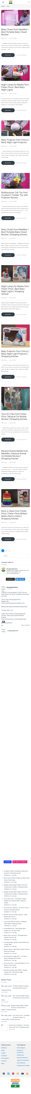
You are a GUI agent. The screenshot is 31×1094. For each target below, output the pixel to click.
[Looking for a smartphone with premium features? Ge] (15, 709)
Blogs (2, 1063)
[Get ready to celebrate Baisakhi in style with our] (15, 811)
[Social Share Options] (2, 625)
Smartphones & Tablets (23, 1065)
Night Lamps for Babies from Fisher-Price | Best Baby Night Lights (15, 87)
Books (3, 1050)
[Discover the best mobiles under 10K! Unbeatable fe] (15, 742)
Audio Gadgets (21, 1047)
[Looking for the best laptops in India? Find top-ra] (15, 646)
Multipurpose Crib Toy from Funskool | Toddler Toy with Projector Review (14, 195)
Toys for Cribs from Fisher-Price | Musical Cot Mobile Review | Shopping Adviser (14, 416)
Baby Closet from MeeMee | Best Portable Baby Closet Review (14, 32)
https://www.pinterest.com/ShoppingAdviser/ (13, 619)
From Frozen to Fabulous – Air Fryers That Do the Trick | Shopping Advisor (19, 1026)
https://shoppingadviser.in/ (13, 599)
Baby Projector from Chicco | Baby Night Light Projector (15, 141)
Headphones (20, 1055)
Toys (5, 38)
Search (29, 2)
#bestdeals (16, 606)
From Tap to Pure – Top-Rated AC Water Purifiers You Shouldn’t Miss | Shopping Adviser (15, 1017)
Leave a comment (22, 55)
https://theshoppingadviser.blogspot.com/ (13, 603)
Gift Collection (5, 1058)
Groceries (4, 1061)
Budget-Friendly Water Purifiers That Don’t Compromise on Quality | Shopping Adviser (14, 1007)
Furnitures (4, 1055)
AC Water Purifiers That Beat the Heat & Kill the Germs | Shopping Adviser (15, 988)
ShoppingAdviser (12, 587)
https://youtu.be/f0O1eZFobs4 (15, 615)
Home (2, 6)
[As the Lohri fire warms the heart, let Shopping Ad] (15, 793)
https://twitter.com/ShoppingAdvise (15, 613)
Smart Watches (21, 1063)
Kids (2, 38)
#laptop (11, 606)
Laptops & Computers (23, 1060)
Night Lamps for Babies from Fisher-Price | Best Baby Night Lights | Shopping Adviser (15, 290)
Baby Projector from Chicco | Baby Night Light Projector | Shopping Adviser (15, 354)
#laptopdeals (23, 606)
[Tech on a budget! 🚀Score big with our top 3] (15, 759)
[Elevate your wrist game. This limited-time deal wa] (15, 775)
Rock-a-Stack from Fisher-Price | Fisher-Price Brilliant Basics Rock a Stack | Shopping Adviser (14, 515)
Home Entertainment (22, 1057)
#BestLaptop (4, 606)
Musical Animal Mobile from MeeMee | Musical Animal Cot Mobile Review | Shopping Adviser (14, 455)
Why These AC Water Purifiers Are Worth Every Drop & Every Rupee (15, 998)
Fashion (3, 1053)
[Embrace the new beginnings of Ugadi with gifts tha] (15, 851)
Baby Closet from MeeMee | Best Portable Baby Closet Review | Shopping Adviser (14, 232)
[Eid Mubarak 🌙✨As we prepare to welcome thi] (15, 831)
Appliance (4, 1047)
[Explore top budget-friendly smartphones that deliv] (15, 726)
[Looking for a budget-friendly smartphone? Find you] (15, 693)
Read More (8, 55)
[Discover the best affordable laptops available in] (15, 671)
